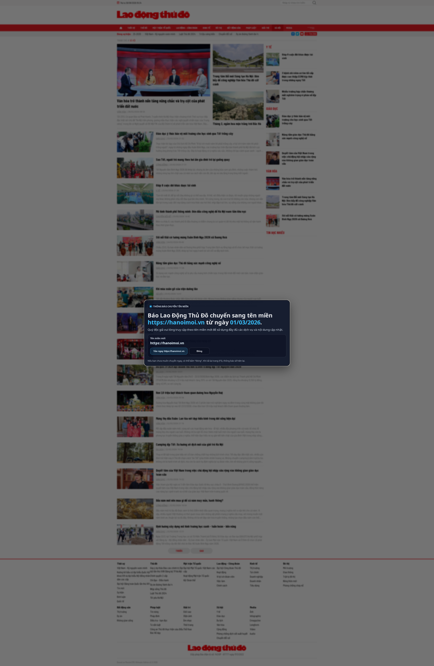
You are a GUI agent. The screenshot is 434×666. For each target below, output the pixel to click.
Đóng (199, 351)
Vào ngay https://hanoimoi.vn (168, 351)
